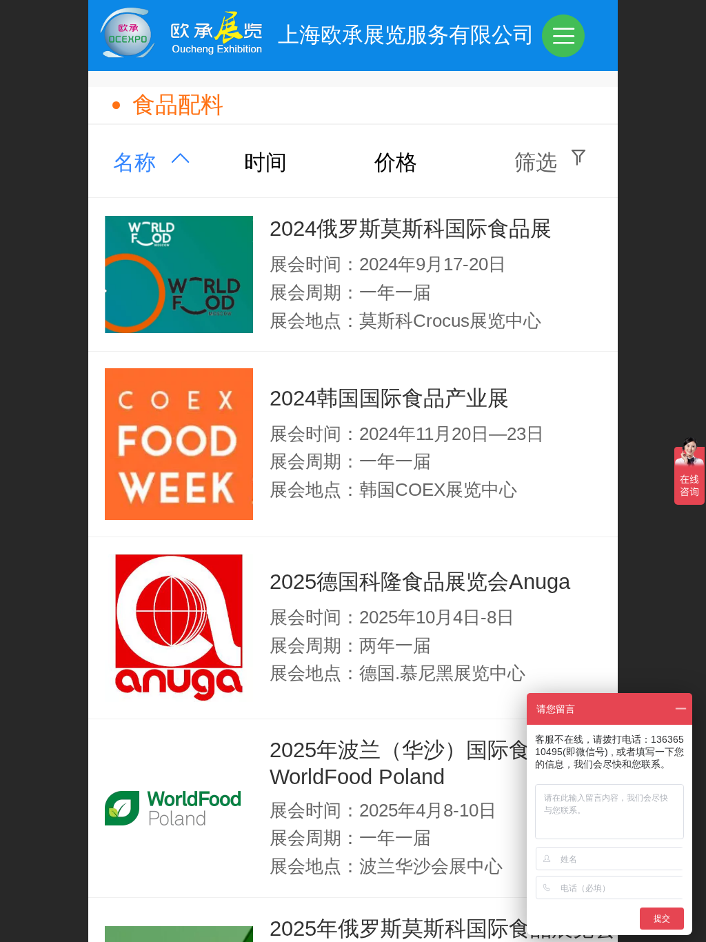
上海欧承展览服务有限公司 (406, 35)
